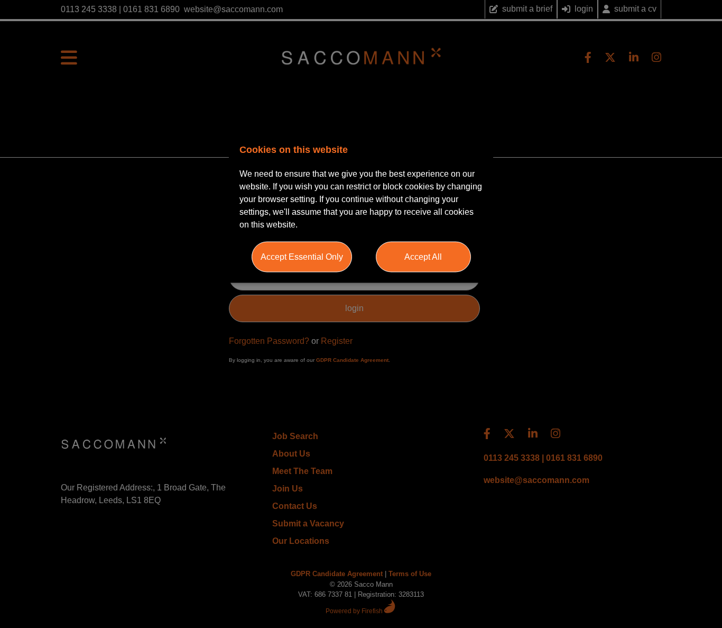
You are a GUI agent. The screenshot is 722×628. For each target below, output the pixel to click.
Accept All (423, 256)
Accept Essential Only (302, 256)
